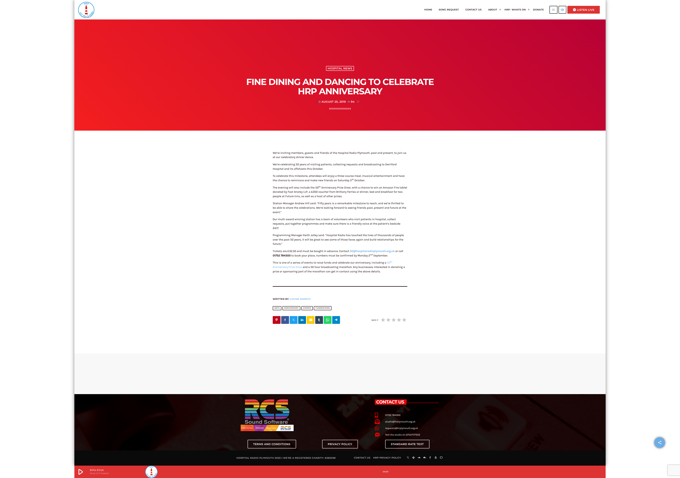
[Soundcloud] (419, 457)
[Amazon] (435, 457)
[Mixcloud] (424, 457)
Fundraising (323, 308)
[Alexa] (441, 457)
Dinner (307, 308)
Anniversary (291, 308)
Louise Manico (300, 299)
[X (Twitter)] (408, 457)
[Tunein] (413, 457)
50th (277, 308)
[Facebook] (430, 457)
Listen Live (583, 10)
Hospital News (340, 68)
